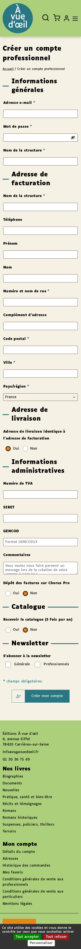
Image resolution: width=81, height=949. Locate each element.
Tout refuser (56, 937)
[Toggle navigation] (74, 18)
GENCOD (11, 531)
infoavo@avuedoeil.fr (21, 752)
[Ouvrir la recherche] (45, 17)
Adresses (10, 859)
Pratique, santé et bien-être (27, 797)
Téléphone (13, 220)
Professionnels (56, 664)
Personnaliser (41, 943)
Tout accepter (27, 937)
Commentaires (17, 555)
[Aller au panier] (56, 17)
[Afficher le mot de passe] (73, 137)
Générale (22, 664)
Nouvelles (11, 790)
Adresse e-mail (19, 103)
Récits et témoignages (22, 804)
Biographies (13, 776)
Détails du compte (19, 852)
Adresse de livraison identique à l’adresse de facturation (34, 435)
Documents (12, 783)
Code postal (16, 339)
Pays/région (16, 386)
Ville (9, 363)
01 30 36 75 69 (16, 759)
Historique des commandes (26, 865)
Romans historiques (20, 818)
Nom (8, 267)
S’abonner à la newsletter (27, 656)
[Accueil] (18, 18)
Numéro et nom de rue (26, 291)
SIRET (9, 507)
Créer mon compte (47, 696)
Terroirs (9, 831)
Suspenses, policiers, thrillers (28, 824)
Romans (9, 811)
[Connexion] (66, 18)
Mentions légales (17, 904)
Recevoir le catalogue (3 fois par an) (38, 620)
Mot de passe (17, 127)
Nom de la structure (24, 150)
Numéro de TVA (18, 483)
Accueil (8, 69)
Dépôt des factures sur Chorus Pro (37, 583)
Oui (17, 448)
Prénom (11, 244)
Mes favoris (13, 872)
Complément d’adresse (25, 315)
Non (34, 448)
